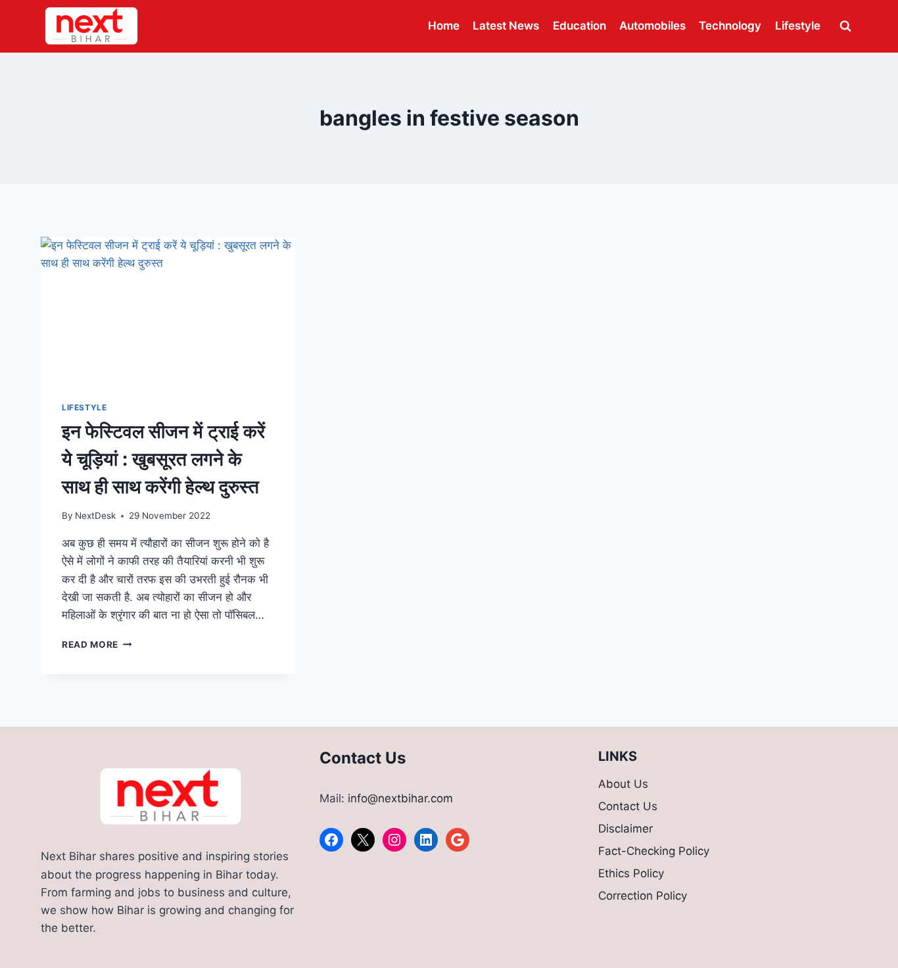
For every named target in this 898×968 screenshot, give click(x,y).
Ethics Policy (631, 873)
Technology (730, 25)
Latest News (506, 25)
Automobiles (652, 25)
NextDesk (95, 515)
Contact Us (627, 806)
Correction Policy (642, 895)
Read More (97, 644)
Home (444, 25)
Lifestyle (797, 25)
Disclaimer (625, 828)
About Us (623, 783)
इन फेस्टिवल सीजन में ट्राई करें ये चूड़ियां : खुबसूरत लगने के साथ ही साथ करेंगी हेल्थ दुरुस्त (163, 459)
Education (579, 25)
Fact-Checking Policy (653, 851)
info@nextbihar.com (400, 798)
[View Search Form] (845, 26)
